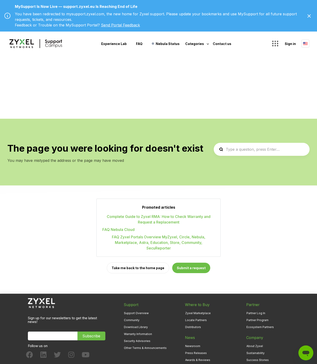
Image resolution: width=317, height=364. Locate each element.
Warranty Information (138, 334)
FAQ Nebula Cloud (118, 229)
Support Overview (136, 313)
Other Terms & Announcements (145, 348)
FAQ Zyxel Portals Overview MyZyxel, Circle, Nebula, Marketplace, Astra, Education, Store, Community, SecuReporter (158, 242)
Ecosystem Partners (260, 327)
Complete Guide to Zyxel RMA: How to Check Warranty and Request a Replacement (158, 219)
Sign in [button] (290, 44)
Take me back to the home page (138, 268)
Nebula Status (168, 44)
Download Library (136, 327)
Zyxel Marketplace (198, 313)
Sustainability (255, 353)
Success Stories (257, 360)
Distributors (193, 327)
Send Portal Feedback (120, 25)
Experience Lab (114, 44)
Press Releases (196, 353)
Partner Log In (255, 313)
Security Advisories (137, 341)
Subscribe (91, 336)
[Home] (36, 43)
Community (131, 320)
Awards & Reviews (197, 360)
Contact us (222, 44)
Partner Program (257, 320)
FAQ (139, 44)
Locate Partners (196, 320)
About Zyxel (254, 346)
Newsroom (192, 346)
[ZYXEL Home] (41, 302)
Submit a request (191, 268)
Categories (195, 44)
